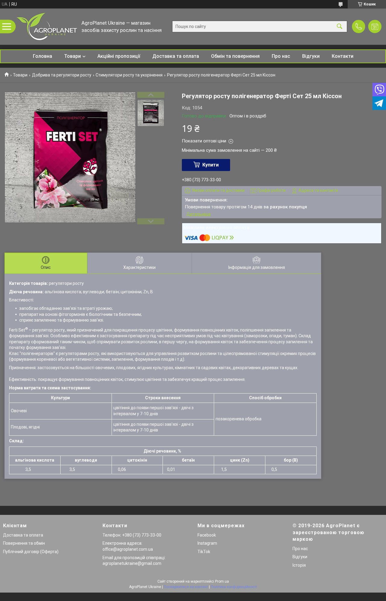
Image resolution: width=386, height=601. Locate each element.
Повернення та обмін (24, 543)
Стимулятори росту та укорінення (129, 75)
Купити (210, 165)
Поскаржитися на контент (186, 587)
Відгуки (311, 56)
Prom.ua (222, 581)
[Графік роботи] (374, 26)
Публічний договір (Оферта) (31, 551)
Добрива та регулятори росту (61, 75)
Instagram (207, 543)
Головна (42, 56)
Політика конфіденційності (234, 587)
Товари (72, 56)
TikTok (204, 551)
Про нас (281, 56)
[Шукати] (339, 26)
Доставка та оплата (175, 56)
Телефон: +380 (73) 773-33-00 (132, 535)
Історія (299, 565)
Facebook (207, 535)
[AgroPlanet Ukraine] (47, 26)
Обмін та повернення (235, 56)
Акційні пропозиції (118, 56)
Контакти (342, 56)
